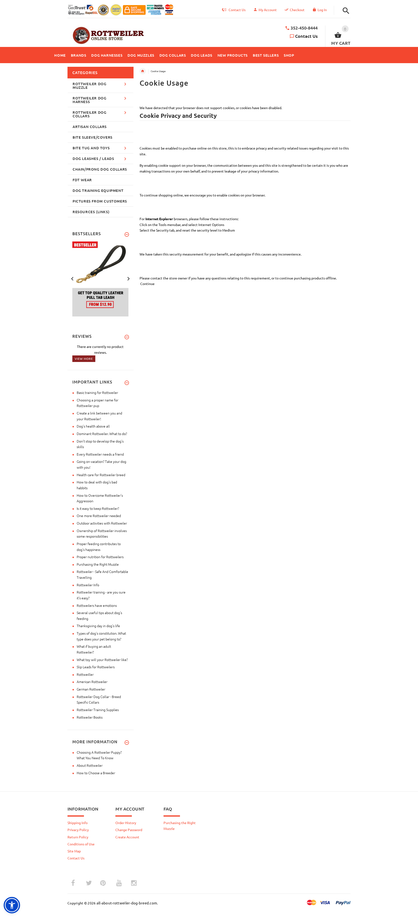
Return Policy (77, 837)
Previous (72, 278)
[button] (345, 10)
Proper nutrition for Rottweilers (100, 556)
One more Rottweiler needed (99, 515)
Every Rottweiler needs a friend (100, 454)
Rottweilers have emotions (97, 605)
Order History (125, 822)
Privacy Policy (78, 829)
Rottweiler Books (90, 717)
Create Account (127, 837)
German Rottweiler (91, 689)
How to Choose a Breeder (96, 772)
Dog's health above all (93, 426)
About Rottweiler (90, 765)
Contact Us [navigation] (237, 10)
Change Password (128, 829)
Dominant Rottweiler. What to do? (102, 433)
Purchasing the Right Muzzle (98, 564)
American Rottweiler (92, 681)
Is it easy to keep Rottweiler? (98, 508)
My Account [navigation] (268, 10)
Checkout (297, 10)
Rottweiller (85, 674)
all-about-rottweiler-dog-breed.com (127, 903)
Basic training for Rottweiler (97, 392)
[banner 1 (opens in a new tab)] (103, 278)
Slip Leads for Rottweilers (96, 666)
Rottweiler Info (88, 584)
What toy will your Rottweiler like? (102, 659)
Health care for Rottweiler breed (101, 474)
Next (128, 278)
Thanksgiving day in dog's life (98, 625)
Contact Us (306, 36)
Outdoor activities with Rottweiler (102, 523)
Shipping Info (77, 822)
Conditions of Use (81, 844)
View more (84, 359)
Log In (322, 10)
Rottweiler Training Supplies (98, 709)
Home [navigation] (143, 71)
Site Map (74, 851)
